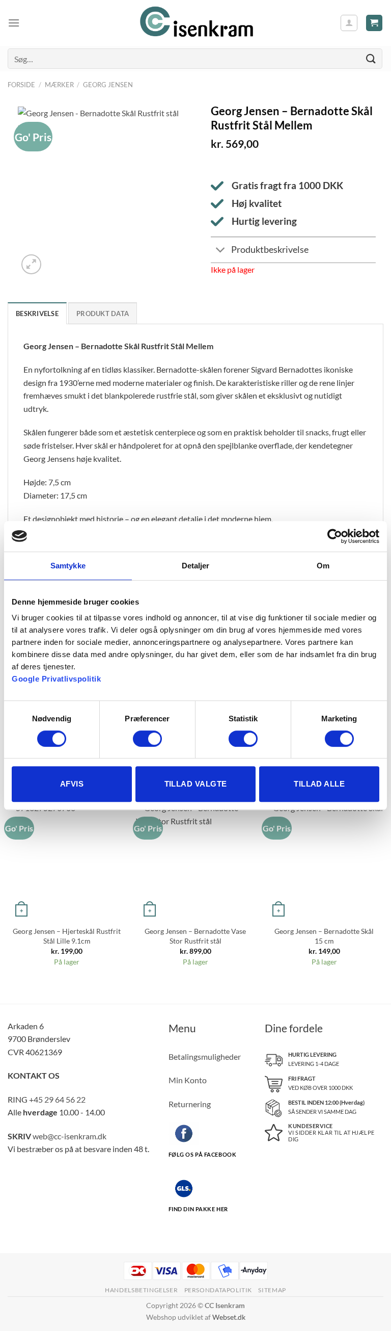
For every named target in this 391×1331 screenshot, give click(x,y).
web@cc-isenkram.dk (69, 1136)
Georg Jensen (108, 85)
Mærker (59, 85)
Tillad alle (319, 783)
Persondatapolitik (218, 1290)
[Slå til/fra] (221, 251)
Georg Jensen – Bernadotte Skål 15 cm (324, 936)
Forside (21, 85)
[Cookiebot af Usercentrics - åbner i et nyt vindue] (334, 536)
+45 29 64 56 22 (57, 1099)
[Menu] (14, 22)
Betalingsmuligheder (205, 1056)
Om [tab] (323, 565)
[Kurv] (374, 23)
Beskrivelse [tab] (37, 313)
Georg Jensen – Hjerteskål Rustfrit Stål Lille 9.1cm (67, 936)
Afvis (71, 783)
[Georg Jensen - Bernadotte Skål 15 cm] (324, 860)
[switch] (147, 738)
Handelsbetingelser (141, 1290)
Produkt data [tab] (102, 313)
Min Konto (188, 1080)
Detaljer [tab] (196, 565)
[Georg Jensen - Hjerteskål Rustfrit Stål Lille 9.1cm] (67, 860)
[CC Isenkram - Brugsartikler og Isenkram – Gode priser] (196, 23)
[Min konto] (349, 23)
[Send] (371, 58)
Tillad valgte (195, 783)
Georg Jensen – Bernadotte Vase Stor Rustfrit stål (195, 936)
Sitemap (272, 1290)
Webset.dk (228, 1317)
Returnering (190, 1104)
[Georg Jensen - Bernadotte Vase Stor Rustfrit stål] (195, 860)
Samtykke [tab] (68, 565)
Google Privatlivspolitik (56, 678)
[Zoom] (31, 264)
